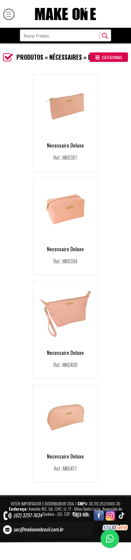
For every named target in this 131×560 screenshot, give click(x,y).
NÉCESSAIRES (65, 57)
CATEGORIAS (111, 57)
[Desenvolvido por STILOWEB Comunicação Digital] (115, 527)
